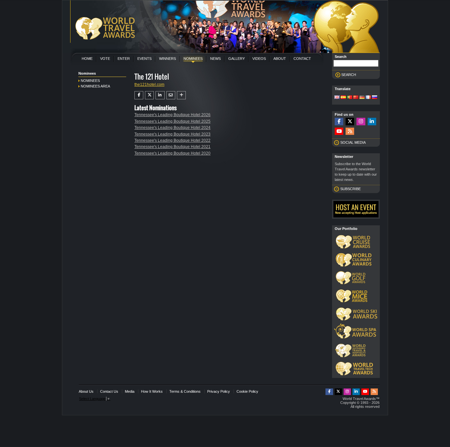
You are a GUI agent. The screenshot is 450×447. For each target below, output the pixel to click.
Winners (167, 59)
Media (129, 391)
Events (144, 59)
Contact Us (109, 391)
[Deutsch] (362, 97)
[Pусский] (374, 97)
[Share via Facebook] (139, 95)
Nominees (193, 59)
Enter (124, 59)
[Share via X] (149, 95)
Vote (105, 59)
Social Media (353, 142)
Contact (302, 59)
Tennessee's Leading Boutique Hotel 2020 (172, 153)
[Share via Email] (171, 95)
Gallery (236, 59)
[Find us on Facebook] (339, 121)
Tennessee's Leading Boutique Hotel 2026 (172, 114)
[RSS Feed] (350, 131)
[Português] (349, 97)
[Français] (368, 97)
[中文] (355, 97)
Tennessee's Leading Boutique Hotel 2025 (172, 121)
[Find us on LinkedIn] (372, 121)
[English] (337, 97)
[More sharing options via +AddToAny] (181, 95)
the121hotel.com (149, 84)
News (215, 59)
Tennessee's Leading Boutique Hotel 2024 (172, 127)
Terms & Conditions (185, 391)
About (279, 59)
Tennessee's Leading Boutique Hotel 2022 (172, 140)
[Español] (343, 97)
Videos (259, 59)
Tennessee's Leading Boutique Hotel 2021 (172, 146)
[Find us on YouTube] (339, 131)
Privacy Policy (218, 391)
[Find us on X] (350, 121)
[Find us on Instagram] (360, 121)
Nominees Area (95, 86)
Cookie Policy (247, 391)
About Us (86, 391)
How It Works (152, 391)
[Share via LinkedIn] (160, 95)
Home (87, 59)
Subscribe (350, 189)
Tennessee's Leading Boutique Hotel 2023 (172, 134)
